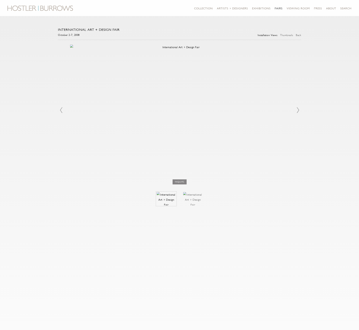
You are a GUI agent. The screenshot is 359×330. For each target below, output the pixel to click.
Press (318, 8)
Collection (203, 8)
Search (346, 8)
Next (298, 110)
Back (298, 35)
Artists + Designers (232, 8)
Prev (61, 110)
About (331, 8)
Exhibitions (261, 8)
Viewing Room (298, 8)
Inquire (179, 182)
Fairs (279, 8)
